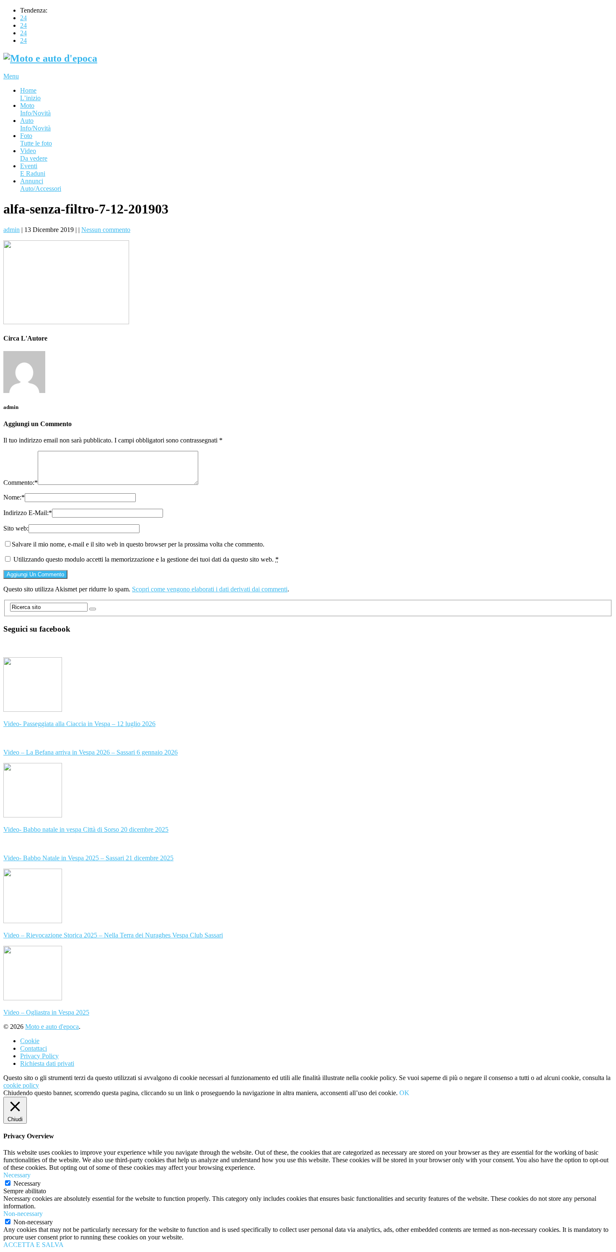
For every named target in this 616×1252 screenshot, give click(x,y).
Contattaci (33, 1048)
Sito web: (15, 528)
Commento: (20, 482)
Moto (35, 109)
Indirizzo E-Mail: (27, 512)
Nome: (14, 497)
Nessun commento (105, 229)
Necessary (27, 1183)
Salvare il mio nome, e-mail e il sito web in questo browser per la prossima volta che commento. (138, 544)
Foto (36, 139)
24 (23, 17)
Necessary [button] (17, 1175)
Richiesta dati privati (47, 1063)
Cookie (29, 1040)
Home (30, 94)
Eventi (32, 169)
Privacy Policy (39, 1055)
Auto (35, 124)
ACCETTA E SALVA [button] (33, 1244)
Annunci (40, 184)
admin (11, 229)
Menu (11, 76)
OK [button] (404, 1092)
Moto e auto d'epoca (52, 1026)
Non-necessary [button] (23, 1213)
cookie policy (21, 1085)
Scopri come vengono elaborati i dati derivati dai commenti (209, 589)
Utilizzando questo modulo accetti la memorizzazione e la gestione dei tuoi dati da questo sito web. (146, 559)
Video (33, 154)
